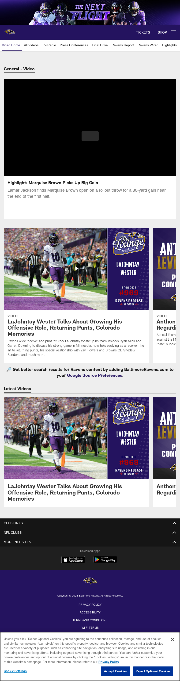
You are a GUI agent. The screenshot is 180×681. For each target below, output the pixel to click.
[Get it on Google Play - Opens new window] (105, 562)
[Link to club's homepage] (9, 30)
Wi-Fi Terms (90, 627)
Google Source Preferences (94, 375)
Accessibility (90, 612)
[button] (90, 136)
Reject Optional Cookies (153, 671)
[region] (90, 656)
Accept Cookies (115, 671)
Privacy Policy (90, 604)
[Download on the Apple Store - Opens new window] (73, 560)
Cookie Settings (15, 671)
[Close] (172, 640)
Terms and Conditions (90, 619)
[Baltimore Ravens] (90, 581)
